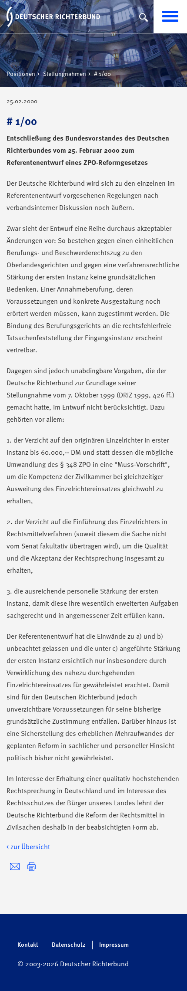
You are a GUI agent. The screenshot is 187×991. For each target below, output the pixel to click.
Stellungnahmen (64, 74)
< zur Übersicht (28, 847)
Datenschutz (69, 945)
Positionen (21, 74)
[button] (31, 867)
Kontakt (27, 945)
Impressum (114, 945)
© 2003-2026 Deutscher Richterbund (73, 964)
